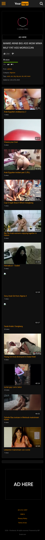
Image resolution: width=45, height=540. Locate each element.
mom (28, 76)
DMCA (22, 514)
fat (22, 76)
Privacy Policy (22, 518)
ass (12, 76)
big (15, 76)
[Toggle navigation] (3, 3)
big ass (18, 76)
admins (9, 69)
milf (25, 76)
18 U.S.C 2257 (22, 510)
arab (8, 76)
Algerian (12, 73)
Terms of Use (22, 523)
